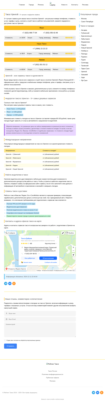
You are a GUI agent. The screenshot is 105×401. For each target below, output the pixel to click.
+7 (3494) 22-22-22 (40, 49)
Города (31, 5)
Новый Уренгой (86, 48)
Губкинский (85, 33)
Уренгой (84, 71)
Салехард (84, 62)
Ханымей (84, 74)
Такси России (52, 371)
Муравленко (85, 42)
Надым (83, 45)
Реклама (85, 5)
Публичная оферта (52, 377)
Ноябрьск (84, 51)
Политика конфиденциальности (52, 374)
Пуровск (84, 57)
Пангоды (84, 54)
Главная (22, 5)
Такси (11, 392)
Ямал (41, 28)
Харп (83, 77)
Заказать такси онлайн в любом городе (52, 399)
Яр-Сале (84, 80)
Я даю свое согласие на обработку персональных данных (23, 340)
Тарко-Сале (85, 68)
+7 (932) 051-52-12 (40, 65)
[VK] (9, 283)
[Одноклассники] (14, 283)
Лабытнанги (85, 39)
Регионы (41, 5)
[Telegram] (5, 283)
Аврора (42, 60)
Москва (84, 18)
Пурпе (83, 60)
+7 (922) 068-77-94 (29, 33)
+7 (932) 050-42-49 (50, 33)
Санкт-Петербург (87, 21)
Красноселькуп (86, 36)
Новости (64, 5)
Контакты (74, 5)
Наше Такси (41, 44)
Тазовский (84, 65)
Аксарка (84, 30)
